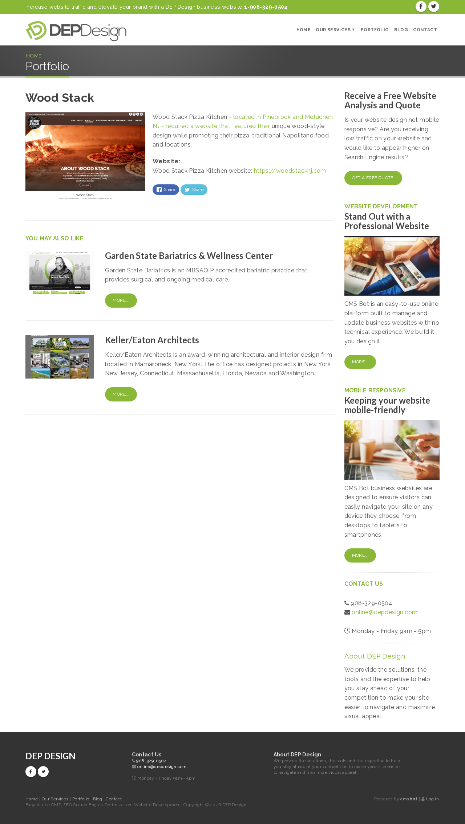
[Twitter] (433, 6)
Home (303, 29)
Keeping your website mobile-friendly (387, 405)
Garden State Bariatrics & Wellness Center (188, 255)
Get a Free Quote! (373, 177)
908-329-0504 (151, 760)
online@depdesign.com (384, 612)
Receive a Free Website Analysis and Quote (390, 100)
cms (408, 798)
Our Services (333, 29)
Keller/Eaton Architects (152, 340)
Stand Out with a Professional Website (386, 221)
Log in (432, 798)
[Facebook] (421, 6)
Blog (401, 29)
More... (121, 300)
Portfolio (375, 29)
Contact (425, 29)
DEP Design (50, 756)
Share (168, 189)
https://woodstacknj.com (290, 170)
